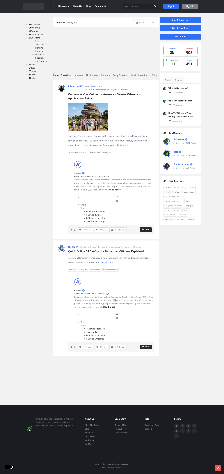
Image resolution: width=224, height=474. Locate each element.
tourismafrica (95, 269)
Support (148, 429)
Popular (168, 80)
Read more (122, 145)
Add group (35, 27)
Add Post (89, 444)
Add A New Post (180, 28)
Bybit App (175, 192)
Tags (33, 67)
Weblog (191, 219)
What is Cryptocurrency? (181, 100)
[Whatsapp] (194, 431)
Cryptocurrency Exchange (174, 196)
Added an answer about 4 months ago (91, 293)
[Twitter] (182, 425)
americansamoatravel (77, 152)
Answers (79, 75)
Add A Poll (181, 36)
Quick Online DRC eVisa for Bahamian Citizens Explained (106, 251)
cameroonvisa (94, 152)
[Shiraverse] (38, 6)
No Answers (92, 75)
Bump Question (120, 75)
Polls (154, 75)
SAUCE (186, 210)
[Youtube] (194, 425)
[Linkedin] (188, 425)
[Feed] (188, 431)
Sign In (171, 6)
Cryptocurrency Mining (173, 201)
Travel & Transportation (97, 90)
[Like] (117, 196)
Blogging (192, 187)
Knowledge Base (151, 425)
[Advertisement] (106, 51)
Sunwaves (182, 215)
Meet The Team (92, 425)
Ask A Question (180, 20)
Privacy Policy (120, 429)
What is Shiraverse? (178, 88)
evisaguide (107, 152)
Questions (35, 37)
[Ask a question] (218, 468)
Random (105, 75)
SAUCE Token (169, 215)
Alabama (167, 187)
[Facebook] (176, 425)
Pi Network (176, 210)
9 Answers (177, 121)
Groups (34, 31)
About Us (77, 6)
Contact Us (100, 6)
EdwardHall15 (76, 86)
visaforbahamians (110, 269)
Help (175, 152)
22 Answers (178, 92)
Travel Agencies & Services (117, 90)
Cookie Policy (121, 433)
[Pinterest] (182, 431)
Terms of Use (121, 425)
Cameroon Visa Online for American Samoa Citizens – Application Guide (104, 96)
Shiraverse (63, 6)
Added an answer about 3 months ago (91, 176)
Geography (189, 205)
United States (180, 219)
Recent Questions (62, 75)
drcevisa (72, 269)
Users (33, 74)
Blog (88, 6)
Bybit (166, 192)
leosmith (73, 247)
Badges (34, 71)
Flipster (188, 201)
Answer (77, 173)
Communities (37, 34)
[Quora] (176, 436)
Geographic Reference (173, 205)
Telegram (168, 219)
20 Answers (178, 105)
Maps (166, 210)
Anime (176, 187)
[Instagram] (176, 431)
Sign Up (190, 6)
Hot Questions (41, 61)
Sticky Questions (140, 75)
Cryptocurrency (181, 164)
